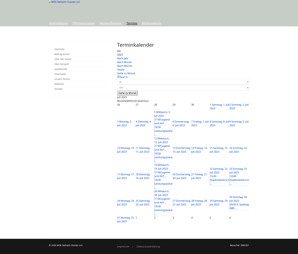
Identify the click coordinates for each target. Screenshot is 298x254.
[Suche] (183, 77)
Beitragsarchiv (62, 54)
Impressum (123, 246)
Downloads (60, 74)
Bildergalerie (151, 23)
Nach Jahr (123, 58)
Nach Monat (124, 62)
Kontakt (58, 88)
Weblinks (59, 83)
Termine (131, 23)
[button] (106, 59)
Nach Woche (124, 66)
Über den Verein (63, 59)
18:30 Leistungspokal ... (163, 130)
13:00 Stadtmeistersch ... (219, 180)
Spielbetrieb (60, 69)
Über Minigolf (61, 64)
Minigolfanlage (111, 23)
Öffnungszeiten (83, 23)
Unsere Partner (62, 78)
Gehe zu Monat (126, 73)
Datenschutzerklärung (148, 246)
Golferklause (58, 23)
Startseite (59, 49)
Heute (120, 69)
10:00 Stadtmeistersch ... (239, 180)
